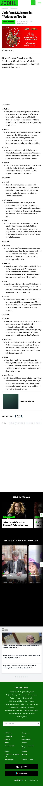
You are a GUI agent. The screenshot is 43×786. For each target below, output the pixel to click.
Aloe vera (31, 707)
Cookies (7, 751)
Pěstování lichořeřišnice (13, 710)
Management (25, 733)
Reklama (7, 739)
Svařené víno (34, 704)
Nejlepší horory (11, 695)
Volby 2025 (24, 704)
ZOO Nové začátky (15, 701)
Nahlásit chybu (9, 759)
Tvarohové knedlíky (14, 714)
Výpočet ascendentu (31, 710)
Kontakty (24, 742)
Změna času (32, 695)
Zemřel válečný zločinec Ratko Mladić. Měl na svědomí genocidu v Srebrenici (21, 647)
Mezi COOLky (8, 576)
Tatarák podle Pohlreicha (17, 707)
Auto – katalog (28, 701)
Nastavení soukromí (27, 759)
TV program (22, 695)
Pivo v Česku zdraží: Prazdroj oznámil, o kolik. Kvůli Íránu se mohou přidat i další (21, 657)
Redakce (24, 754)
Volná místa (8, 736)
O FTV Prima (8, 733)
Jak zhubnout (14, 692)
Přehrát (6, 573)
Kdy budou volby (27, 698)
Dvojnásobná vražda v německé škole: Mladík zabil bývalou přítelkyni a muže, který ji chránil (19, 667)
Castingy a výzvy (26, 739)
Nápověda (24, 751)
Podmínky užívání (10, 746)
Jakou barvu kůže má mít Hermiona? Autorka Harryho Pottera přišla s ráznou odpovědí (15, 523)
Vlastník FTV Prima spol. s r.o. (12, 755)
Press (23, 736)
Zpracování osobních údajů (28, 747)
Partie (12, 698)
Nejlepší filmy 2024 (27, 692)
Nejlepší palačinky (29, 714)
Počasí (18, 698)
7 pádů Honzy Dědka (12, 704)
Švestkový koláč (21, 717)
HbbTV (7, 742)
